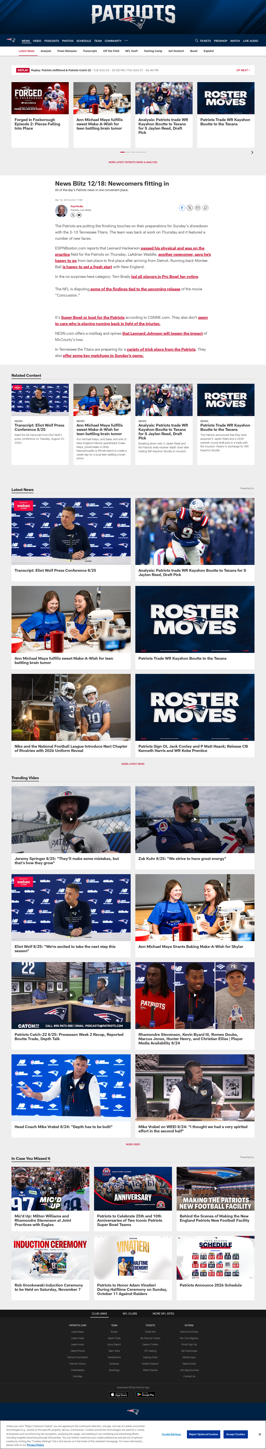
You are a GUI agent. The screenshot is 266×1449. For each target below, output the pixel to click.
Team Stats (114, 1350)
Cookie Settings (171, 1434)
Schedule (114, 1363)
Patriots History (78, 1363)
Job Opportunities (189, 1370)
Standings (114, 1370)
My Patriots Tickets (150, 1338)
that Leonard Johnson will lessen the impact (162, 333)
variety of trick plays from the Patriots (161, 349)
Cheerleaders (78, 1370)
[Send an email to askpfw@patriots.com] (79, 215)
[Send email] (198, 210)
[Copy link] (205, 208)
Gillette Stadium (150, 1363)
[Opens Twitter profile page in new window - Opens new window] (73, 215)
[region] (133, 1434)
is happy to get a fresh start (87, 266)
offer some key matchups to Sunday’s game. (103, 355)
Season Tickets (150, 1344)
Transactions (114, 1357)
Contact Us (189, 1376)
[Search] (196, 40)
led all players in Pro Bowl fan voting (164, 276)
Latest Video (77, 1338)
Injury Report (114, 1344)
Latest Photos (77, 1350)
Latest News (77, 1331)
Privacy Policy (35, 1444)
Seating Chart (150, 1357)
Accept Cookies (235, 1434)
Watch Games (150, 1370)
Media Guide (189, 1363)
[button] (122, 152)
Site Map (77, 1376)
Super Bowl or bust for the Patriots (92, 317)
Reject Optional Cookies (203, 1434)
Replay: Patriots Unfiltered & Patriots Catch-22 (61, 70)
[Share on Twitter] (190, 210)
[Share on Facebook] (182, 210)
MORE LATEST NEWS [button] (133, 763)
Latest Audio (77, 1344)
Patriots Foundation (77, 1357)
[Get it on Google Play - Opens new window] (146, 1396)
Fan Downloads (189, 1350)
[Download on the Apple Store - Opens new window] (119, 1395)
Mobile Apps (189, 1357)
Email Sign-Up (189, 1344)
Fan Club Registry (189, 1338)
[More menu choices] (126, 40)
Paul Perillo (77, 206)
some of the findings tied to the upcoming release (134, 288)
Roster (114, 1331)
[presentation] (253, 153)
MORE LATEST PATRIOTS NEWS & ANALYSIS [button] (133, 162)
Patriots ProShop (189, 1331)
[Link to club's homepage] (11, 40)
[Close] (259, 1434)
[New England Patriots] (133, 1412)
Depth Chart (114, 1338)
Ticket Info (150, 1331)
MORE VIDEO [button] (133, 1144)
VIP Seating (150, 1350)
